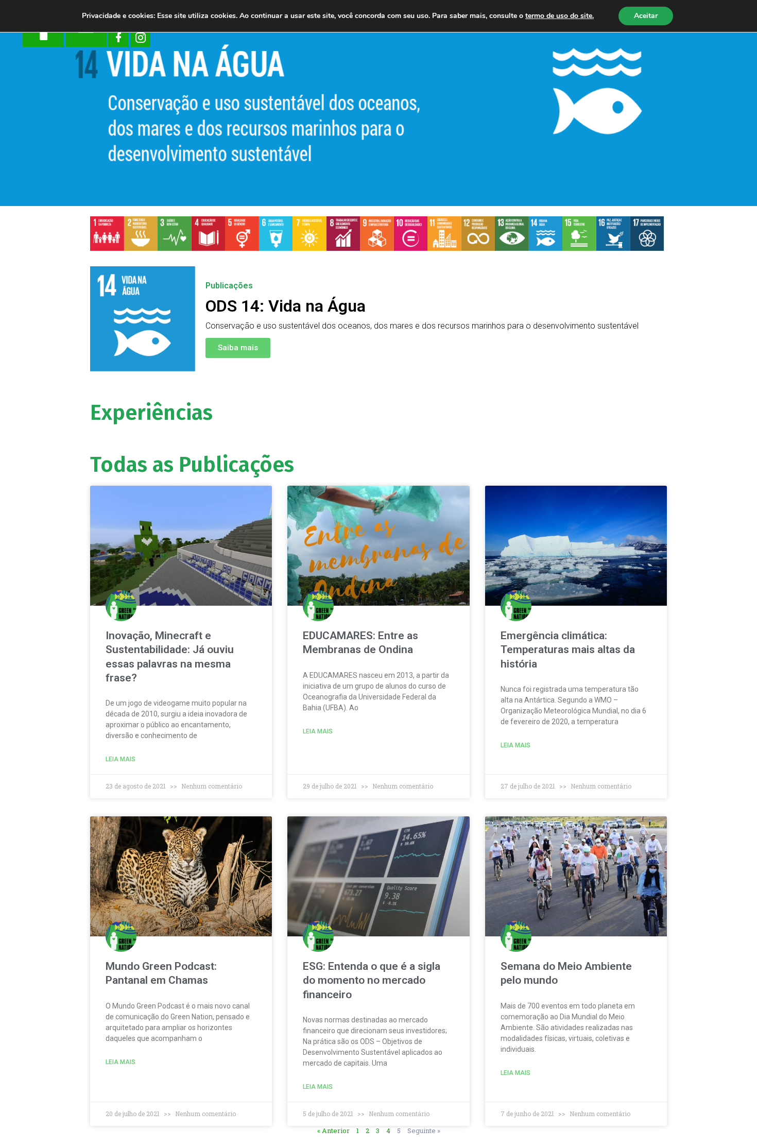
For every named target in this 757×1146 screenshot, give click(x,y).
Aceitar (646, 16)
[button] (237, 348)
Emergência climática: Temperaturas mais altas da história (568, 649)
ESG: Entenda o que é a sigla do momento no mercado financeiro (371, 980)
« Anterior (333, 1130)
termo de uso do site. (559, 16)
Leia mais (120, 759)
